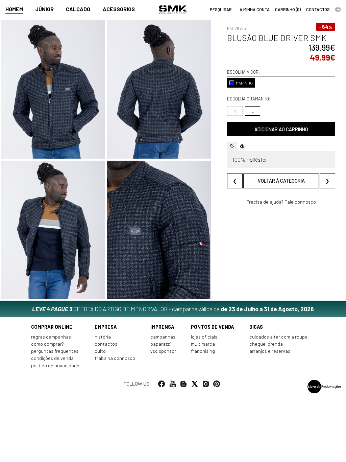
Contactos (106, 344)
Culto (100, 351)
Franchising (203, 351)
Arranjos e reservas (269, 351)
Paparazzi (160, 344)
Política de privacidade (55, 365)
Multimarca (203, 344)
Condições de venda (52, 358)
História (103, 337)
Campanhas (162, 337)
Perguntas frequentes (54, 351)
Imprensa (162, 327)
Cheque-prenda (266, 344)
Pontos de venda (212, 327)
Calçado (78, 9)
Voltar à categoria (281, 181)
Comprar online (51, 327)
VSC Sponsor (163, 351)
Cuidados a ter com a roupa (278, 337)
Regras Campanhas (51, 337)
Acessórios (119, 9)
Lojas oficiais (204, 337)
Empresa (106, 327)
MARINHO (244, 82)
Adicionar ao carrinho (281, 129)
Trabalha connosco (115, 358)
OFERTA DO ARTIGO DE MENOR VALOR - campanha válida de (173, 308)
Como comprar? (47, 344)
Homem (14, 9)
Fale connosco (300, 202)
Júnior (44, 9)
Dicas (256, 327)
